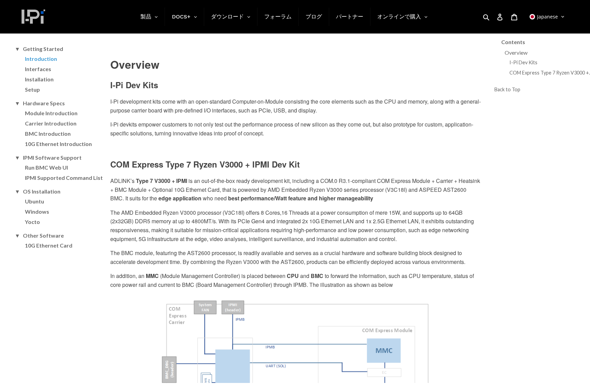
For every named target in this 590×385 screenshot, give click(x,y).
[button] (547, 16)
